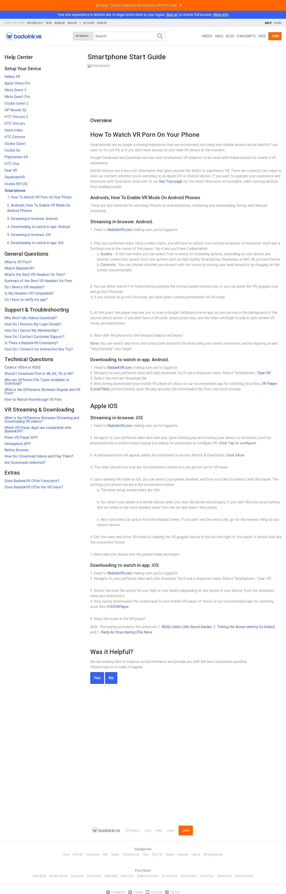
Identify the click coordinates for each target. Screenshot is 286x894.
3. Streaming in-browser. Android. (32, 219)
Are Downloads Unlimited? (25, 462)
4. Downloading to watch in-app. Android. (39, 227)
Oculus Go (12, 150)
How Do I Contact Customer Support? (34, 337)
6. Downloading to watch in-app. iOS (35, 243)
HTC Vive (11, 164)
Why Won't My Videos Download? (30, 318)
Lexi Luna (77, 876)
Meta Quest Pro (17, 97)
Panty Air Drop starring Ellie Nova (126, 632)
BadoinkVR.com (119, 230)
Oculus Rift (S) (15, 184)
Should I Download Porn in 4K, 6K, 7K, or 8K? (39, 373)
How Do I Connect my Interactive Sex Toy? (38, 349)
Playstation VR (16, 157)
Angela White (58, 876)
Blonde (78, 854)
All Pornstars (244, 876)
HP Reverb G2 (15, 110)
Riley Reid (111, 876)
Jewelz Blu (224, 876)
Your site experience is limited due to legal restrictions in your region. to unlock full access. (135, 15)
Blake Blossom (148, 876)
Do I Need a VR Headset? (24, 287)
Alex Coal (127, 876)
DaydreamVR (14, 177)
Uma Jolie (94, 876)
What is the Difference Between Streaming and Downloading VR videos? (41, 420)
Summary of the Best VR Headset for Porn (38, 281)
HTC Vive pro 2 (16, 117)
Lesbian (182, 854)
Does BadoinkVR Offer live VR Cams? (33, 487)
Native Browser (16, 450)
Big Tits (157, 854)
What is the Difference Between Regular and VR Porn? (42, 391)
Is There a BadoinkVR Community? (31, 343)
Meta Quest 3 (15, 90)
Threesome (131, 854)
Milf (105, 854)
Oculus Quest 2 (16, 103)
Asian (115, 854)
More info (220, 15)
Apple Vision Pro (17, 83)
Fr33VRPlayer (117, 607)
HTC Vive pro (14, 123)
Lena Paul (207, 876)
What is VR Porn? (18, 262)
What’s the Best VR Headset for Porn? (34, 274)
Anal (66, 854)
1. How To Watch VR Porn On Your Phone (39, 197)
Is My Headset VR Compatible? (29, 293)
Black (170, 854)
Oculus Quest (15, 143)
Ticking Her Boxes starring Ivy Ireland (246, 627)
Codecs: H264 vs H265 (22, 367)
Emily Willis (170, 876)
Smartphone (14, 190)
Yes (97, 677)
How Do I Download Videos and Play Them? (38, 456)
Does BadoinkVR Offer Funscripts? (31, 481)
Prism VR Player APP (21, 437)
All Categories (213, 854)
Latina (196, 854)
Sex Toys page (170, 181)
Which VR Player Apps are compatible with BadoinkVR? (37, 429)
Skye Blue (39, 876)
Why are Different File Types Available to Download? (36, 382)
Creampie (92, 854)
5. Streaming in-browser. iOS (29, 235)
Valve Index (13, 130)
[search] (160, 36)
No (111, 677)
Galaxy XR (12, 76)
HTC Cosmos (14, 137)
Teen (145, 854)
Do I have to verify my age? (26, 299)
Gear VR (10, 170)
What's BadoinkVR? (19, 268)
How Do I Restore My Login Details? (33, 324)
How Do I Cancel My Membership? (31, 330)
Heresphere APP (17, 444)
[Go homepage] (23, 36)
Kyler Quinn (189, 876)
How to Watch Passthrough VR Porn (33, 399)
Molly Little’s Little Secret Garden (187, 627)
